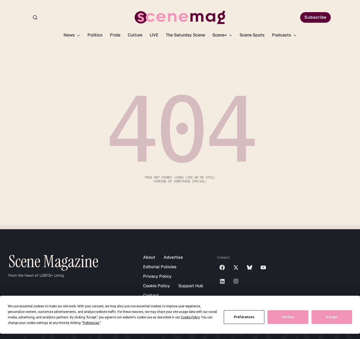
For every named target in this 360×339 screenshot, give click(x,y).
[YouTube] (263, 267)
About (149, 257)
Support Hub (190, 286)
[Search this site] (35, 17)
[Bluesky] (249, 267)
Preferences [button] (91, 323)
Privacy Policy (157, 276)
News (70, 35)
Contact (151, 295)
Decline (288, 317)
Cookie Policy (156, 286)
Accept (332, 317)
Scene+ (220, 35)
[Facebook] (222, 267)
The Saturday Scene (185, 35)
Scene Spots (252, 35)
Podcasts (282, 35)
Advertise (173, 257)
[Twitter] (236, 267)
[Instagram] (236, 281)
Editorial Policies (160, 267)
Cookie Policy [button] (190, 317)
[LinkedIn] (222, 281)
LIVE (154, 35)
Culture (135, 35)
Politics (95, 35)
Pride (115, 35)
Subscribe (315, 17)
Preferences (244, 317)
